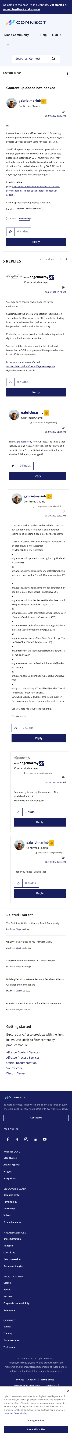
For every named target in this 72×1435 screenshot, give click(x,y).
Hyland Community (16, 35)
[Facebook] (7, 1139)
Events (7, 1326)
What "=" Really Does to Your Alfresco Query (29, 942)
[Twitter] (17, 1139)
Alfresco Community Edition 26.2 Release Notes (30, 960)
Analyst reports (11, 1165)
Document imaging (13, 1266)
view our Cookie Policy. (16, 1413)
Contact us (36, 1117)
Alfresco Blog (14, 929)
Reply (36, 242)
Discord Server (15, 1073)
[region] (36, 1410)
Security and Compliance (27, 1385)
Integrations (9, 1178)
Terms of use (47, 1379)
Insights (7, 1171)
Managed (8, 1246)
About (6, 1289)
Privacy (20, 1379)
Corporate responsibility (16, 1303)
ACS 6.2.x (13, 218)
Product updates (12, 1222)
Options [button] (67, 73)
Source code (14, 1068)
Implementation (12, 1239)
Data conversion (12, 1259)
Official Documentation (21, 1063)
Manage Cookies (36, 1420)
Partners (7, 1296)
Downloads (9, 1208)
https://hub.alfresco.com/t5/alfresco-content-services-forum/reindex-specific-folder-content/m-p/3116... (33, 191)
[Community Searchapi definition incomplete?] (60, 259)
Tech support (10, 1347)
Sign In (56, 35)
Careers (7, 1283)
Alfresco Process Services (22, 1057)
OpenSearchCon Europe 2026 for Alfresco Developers (33, 1003)
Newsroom (9, 1310)
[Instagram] (26, 1139)
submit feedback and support (21, 9)
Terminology (10, 1202)
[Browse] (8, 46)
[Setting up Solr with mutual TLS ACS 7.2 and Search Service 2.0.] (66, 259)
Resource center (11, 1195)
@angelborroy (24, 442)
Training (7, 1333)
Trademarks (50, 1385)
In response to (45, 422)
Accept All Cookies (36, 1429)
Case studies (10, 1158)
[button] (10, 232)
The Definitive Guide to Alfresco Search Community (32, 923)
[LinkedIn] (35, 1139)
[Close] (68, 1391)
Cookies (32, 1379)
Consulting (9, 1252)
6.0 (26, 218)
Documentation (11, 1340)
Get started (57, 4)
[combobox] (36, 59)
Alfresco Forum (13, 73)
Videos (7, 1215)
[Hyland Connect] (26, 23)
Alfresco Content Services (29, 208)
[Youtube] (45, 1139)
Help (43, 35)
